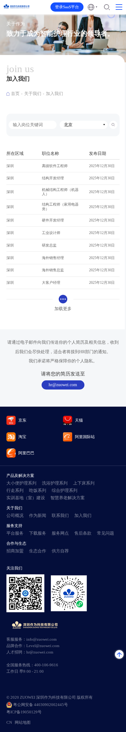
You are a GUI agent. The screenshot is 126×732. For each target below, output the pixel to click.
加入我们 (54, 93)
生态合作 (37, 551)
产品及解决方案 (20, 475)
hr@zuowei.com (63, 384)
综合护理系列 (64, 490)
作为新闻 (37, 515)
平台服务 (15, 533)
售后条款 (82, 533)
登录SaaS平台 (67, 7)
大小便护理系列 (21, 483)
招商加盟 (15, 551)
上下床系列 (83, 483)
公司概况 (15, 515)
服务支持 (14, 525)
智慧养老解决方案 (67, 498)
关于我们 (32, 93)
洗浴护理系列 (55, 483)
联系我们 (60, 515)
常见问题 (105, 533)
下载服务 (37, 533)
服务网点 (60, 533)
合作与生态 (16, 543)
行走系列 (15, 490)
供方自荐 (60, 551)
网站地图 (23, 722)
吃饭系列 (37, 490)
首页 (15, 93)
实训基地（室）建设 (25, 498)
